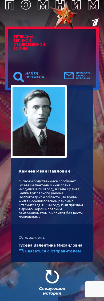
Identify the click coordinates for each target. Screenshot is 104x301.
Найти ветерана (34, 75)
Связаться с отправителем (53, 251)
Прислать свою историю (83, 76)
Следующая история (52, 291)
